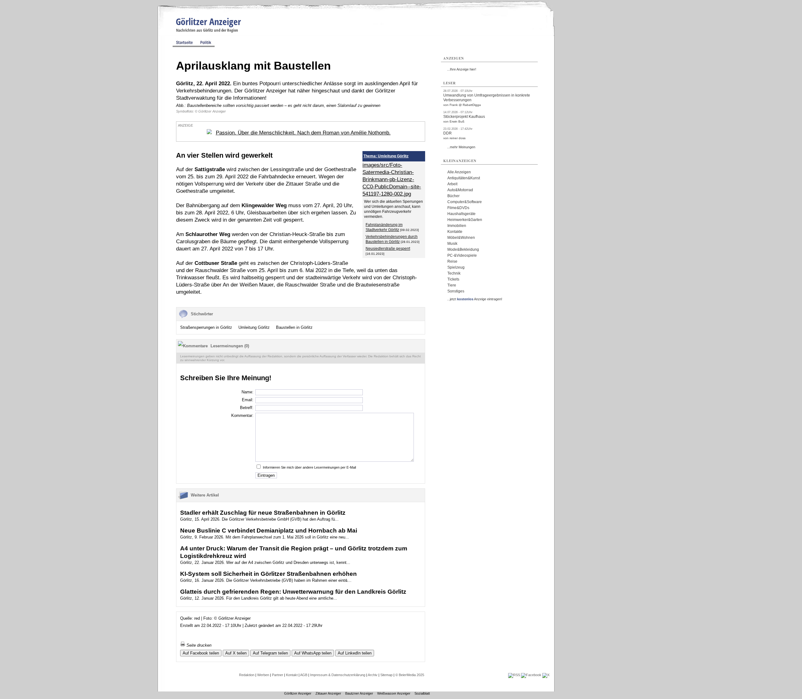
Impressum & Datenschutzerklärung (337, 675)
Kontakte (454, 231)
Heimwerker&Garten (464, 219)
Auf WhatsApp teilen (312, 653)
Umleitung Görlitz (254, 327)
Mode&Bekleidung (463, 249)
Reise (452, 261)
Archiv (373, 675)
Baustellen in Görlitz (294, 327)
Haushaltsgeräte (461, 213)
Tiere (451, 285)
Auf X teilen (236, 653)
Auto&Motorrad (460, 190)
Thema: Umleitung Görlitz (386, 156)
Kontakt (292, 675)
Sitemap (386, 675)
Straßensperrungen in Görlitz (206, 327)
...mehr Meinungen (461, 147)
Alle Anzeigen (459, 172)
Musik (452, 243)
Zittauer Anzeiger (328, 693)
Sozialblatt (422, 693)
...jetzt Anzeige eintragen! (474, 299)
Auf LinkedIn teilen (355, 653)
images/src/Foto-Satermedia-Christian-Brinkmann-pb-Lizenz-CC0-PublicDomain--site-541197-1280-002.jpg (391, 179)
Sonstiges (455, 291)
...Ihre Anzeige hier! (461, 69)
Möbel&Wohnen (461, 237)
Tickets (453, 279)
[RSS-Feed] (514, 675)
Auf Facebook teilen (201, 653)
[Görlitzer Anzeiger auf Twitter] (545, 675)
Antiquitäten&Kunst (463, 178)
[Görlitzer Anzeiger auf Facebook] (531, 675)
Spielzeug (456, 267)
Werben (263, 675)
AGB (303, 675)
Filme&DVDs (458, 207)
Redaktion (246, 675)
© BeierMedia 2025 (409, 675)
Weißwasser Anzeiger (393, 693)
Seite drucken (198, 645)
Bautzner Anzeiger (359, 693)
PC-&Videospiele (462, 255)
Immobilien (456, 225)
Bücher (453, 195)
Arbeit (452, 184)
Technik (454, 273)
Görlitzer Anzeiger (208, 21)
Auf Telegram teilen (270, 653)
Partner (277, 675)
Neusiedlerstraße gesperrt (388, 248)
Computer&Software (464, 201)
